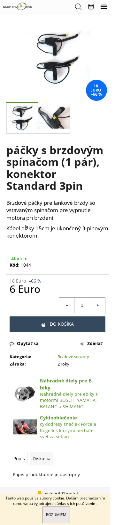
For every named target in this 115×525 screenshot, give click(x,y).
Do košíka (62, 324)
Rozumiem (56, 514)
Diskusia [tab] (41, 458)
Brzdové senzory (73, 356)
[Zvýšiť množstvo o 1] (97, 305)
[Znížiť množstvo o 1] (66, 305)
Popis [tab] (19, 458)
